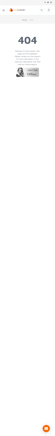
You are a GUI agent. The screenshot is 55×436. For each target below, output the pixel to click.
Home (24, 20)
